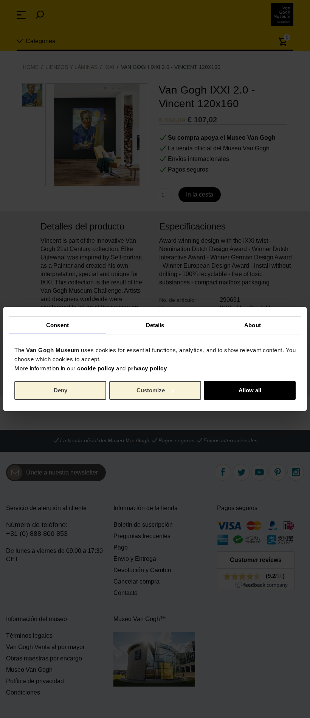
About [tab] (252, 325)
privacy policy (147, 368)
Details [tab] (155, 325)
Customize (150, 390)
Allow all (250, 390)
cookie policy (96, 368)
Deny (60, 390)
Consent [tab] (57, 325)
